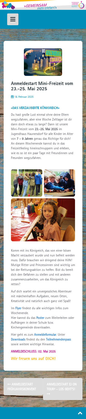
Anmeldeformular (45, 334)
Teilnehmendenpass (58, 339)
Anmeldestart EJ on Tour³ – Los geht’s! (62, 386)
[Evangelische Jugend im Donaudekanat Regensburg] (43, 4)
